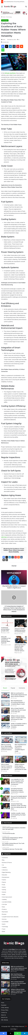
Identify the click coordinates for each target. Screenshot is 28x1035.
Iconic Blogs (13, 1029)
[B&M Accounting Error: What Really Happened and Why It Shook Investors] (5, 695)
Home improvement (7, 897)
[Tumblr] (12, 557)
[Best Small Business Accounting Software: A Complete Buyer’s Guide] (5, 703)
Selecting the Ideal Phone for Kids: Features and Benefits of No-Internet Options (20, 647)
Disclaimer (3, 1005)
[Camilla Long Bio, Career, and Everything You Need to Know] (5, 815)
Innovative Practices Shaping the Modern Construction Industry (17, 790)
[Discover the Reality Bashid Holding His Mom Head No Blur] (5, 798)
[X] (7, 557)
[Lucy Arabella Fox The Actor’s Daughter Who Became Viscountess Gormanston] (5, 782)
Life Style (4, 904)
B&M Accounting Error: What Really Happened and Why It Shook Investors (19, 694)
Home (3, 17)
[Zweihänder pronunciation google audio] (7, 622)
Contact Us (4, 1012)
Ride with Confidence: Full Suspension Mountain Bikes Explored (5, 640)
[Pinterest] (15, 557)
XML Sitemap (4, 1020)
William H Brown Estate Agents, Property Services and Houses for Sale (18, 717)
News (3, 906)
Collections (5, 870)
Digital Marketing (6, 872)
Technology (9, 17)
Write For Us (4, 1017)
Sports (3, 924)
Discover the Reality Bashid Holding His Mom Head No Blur (19, 798)
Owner (3, 39)
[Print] (7, 560)
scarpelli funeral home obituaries (10, 916)
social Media (5, 921)
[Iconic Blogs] (10, 6)
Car (3, 865)
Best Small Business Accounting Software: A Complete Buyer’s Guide (18, 702)
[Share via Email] (4, 560)
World (3, 931)
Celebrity (4, 867)
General (4, 892)
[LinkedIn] (9, 557)
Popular (13, 688)
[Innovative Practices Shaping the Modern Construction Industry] (5, 791)
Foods (3, 884)
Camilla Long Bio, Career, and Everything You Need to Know (18, 814)
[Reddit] (18, 557)
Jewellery (4, 899)
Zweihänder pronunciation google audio (5, 629)
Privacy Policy (4, 1010)
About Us (3, 1015)
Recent (5, 688)
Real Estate (5, 911)
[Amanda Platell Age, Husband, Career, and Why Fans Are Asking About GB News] (5, 806)
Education (4, 874)
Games (4, 887)
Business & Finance (7, 862)
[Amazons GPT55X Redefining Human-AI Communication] (21, 623)
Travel (3, 929)
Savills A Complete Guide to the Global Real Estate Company (19, 725)
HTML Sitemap (5, 1007)
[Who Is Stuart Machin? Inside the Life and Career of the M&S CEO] (5, 711)
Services (4, 919)
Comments (22, 688)
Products (4, 909)
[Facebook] (4, 557)
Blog (3, 860)
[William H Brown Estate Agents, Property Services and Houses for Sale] (5, 718)
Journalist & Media (6, 902)
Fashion (4, 879)
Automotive (5, 857)
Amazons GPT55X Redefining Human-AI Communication (20, 630)
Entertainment (5, 877)
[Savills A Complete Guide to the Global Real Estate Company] (5, 726)
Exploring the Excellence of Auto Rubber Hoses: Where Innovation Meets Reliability (14, 550)
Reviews (4, 914)
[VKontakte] (21, 557)
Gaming (4, 889)
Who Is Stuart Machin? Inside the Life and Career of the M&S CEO (18, 710)
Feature (4, 882)
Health (3, 894)
